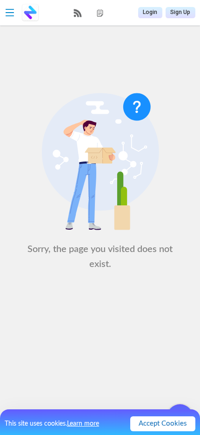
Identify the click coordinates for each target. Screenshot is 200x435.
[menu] (89, 13)
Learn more (83, 424)
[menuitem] (77, 13)
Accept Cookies (163, 423)
